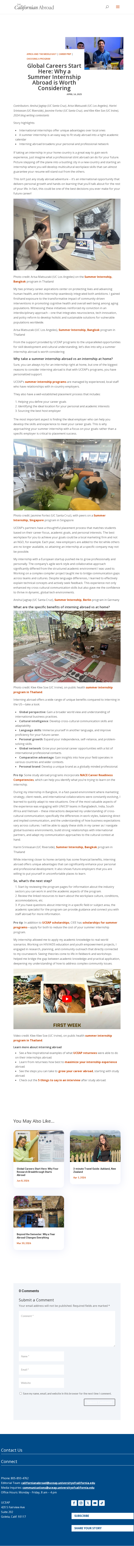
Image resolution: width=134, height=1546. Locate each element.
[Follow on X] (88, 1503)
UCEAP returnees (85, 1053)
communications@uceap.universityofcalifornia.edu (58, 1488)
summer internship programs (45, 382)
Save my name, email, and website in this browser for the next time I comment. (67, 1393)
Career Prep (65, 54)
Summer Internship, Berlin (72, 600)
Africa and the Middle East (42, 54)
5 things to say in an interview (59, 1080)
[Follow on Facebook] (74, 1503)
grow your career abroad (75, 1071)
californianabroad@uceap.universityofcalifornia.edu (58, 1483)
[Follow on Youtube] (95, 1503)
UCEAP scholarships (55, 922)
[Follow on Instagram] (81, 1503)
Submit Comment (99, 1402)
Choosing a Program (38, 58)
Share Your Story (88, 1528)
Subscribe (81, 1516)
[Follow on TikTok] (102, 1503)
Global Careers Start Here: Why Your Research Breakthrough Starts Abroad (37, 1171)
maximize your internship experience (91, 1062)
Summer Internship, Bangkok (79, 330)
